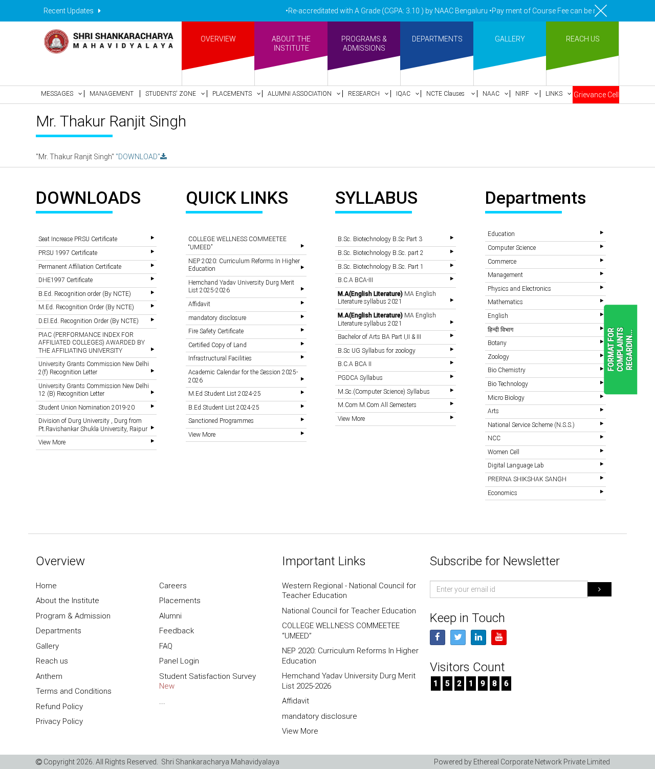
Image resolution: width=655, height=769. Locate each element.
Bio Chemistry (507, 370)
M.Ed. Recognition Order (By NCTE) (86, 307)
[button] (60, 93)
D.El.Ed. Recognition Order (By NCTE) (88, 321)
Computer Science (512, 247)
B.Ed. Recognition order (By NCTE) (84, 293)
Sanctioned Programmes (221, 420)
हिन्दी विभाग (500, 329)
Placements (180, 600)
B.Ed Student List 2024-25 (223, 407)
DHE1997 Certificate (65, 280)
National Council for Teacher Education (349, 610)
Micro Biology (506, 397)
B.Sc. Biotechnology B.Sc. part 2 (381, 253)
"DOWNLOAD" (138, 157)
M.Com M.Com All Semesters (377, 405)
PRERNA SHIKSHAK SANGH (527, 479)
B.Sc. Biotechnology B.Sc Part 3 (380, 239)
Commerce (502, 261)
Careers (173, 585)
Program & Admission (73, 616)
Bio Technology (508, 384)
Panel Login (179, 661)
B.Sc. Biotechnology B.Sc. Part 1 (381, 266)
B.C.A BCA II (355, 364)
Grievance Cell (596, 95)
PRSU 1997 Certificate (67, 253)
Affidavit (199, 304)
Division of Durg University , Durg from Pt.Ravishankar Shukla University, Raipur (92, 425)
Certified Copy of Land (217, 345)
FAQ (165, 646)
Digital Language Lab (516, 465)
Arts (493, 411)
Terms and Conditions (74, 691)
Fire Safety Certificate (216, 331)
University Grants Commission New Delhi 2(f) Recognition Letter (93, 368)
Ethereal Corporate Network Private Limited (541, 762)
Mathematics (505, 302)
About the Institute (67, 600)
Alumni (170, 616)
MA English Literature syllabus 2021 (387, 298)
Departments (58, 630)
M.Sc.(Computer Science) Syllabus (384, 391)
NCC (494, 438)
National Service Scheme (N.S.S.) (531, 425)
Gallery (47, 646)
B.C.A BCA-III (355, 280)
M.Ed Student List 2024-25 (224, 393)
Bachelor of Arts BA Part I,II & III (379, 336)
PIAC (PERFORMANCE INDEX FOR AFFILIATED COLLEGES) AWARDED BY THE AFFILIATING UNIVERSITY (91, 342)
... (162, 701)
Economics (502, 493)
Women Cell (503, 452)
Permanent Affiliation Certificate (79, 266)
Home (46, 585)
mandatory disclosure (217, 318)
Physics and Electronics (519, 288)
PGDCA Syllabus (360, 377)
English (498, 315)
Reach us (52, 661)
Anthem (49, 676)
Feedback (176, 630)
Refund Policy (59, 706)
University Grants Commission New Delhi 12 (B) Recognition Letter (93, 390)
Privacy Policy (59, 721)
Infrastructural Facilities (220, 358)
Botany (497, 343)
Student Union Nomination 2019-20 (86, 407)
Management (505, 275)
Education (501, 234)
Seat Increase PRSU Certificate (77, 239)
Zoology (498, 356)
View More (52, 442)
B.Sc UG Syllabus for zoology (377, 350)
